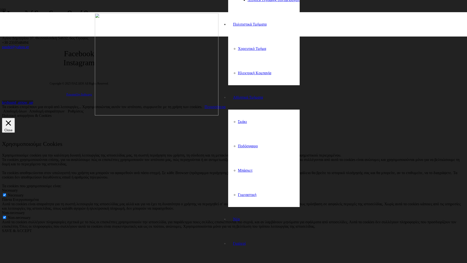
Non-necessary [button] (13, 213)
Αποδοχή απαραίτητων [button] (46, 111)
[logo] (156, 114)
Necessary (16, 195)
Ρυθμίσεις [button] (75, 111)
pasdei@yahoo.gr (15, 47)
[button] (17, 102)
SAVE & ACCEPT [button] (17, 231)
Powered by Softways (79, 94)
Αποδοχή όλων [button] (15, 111)
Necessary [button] (10, 190)
